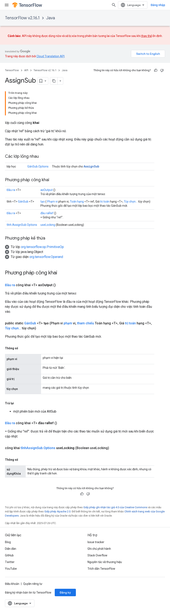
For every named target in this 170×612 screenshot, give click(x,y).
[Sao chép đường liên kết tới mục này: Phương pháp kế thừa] (49, 238)
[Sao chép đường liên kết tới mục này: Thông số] (22, 348)
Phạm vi (52, 201)
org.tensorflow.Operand (46, 257)
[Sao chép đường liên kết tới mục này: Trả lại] (18, 403)
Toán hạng (77, 201)
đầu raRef (46, 213)
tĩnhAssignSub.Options (38, 448)
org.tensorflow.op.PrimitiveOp (42, 247)
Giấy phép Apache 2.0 (57, 511)
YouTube (11, 568)
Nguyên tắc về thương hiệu (104, 562)
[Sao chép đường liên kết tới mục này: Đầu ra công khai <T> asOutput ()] (61, 285)
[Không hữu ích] (162, 70)
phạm (68, 323)
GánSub (23, 201)
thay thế (146, 36)
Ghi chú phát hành (99, 548)
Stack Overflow (97, 555)
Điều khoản (12, 583)
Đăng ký (65, 592)
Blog (8, 542)
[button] (34, 247)
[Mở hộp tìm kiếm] (113, 4)
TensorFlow (12, 70)
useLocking (47, 224)
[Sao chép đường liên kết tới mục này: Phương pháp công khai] (53, 180)
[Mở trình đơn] (6, 5)
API (26, 70)
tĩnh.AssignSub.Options (22, 224)
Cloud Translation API (50, 56)
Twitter (10, 562)
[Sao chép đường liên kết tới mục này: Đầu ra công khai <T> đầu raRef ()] (62, 423)
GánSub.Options (38, 166)
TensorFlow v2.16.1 (22, 18)
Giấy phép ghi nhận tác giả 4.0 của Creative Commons (115, 507)
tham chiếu (85, 323)
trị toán (104, 201)
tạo (42, 201)
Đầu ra (11, 190)
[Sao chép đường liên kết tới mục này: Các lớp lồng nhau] (43, 156)
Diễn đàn (10, 548)
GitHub (9, 555)
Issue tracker (95, 542)
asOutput (46, 190)
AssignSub (91, 166)
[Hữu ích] (156, 70)
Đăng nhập (158, 5)
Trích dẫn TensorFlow (101, 568)
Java (50, 18)
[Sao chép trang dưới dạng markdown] (54, 80)
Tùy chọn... (130, 201)
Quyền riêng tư (32, 583)
